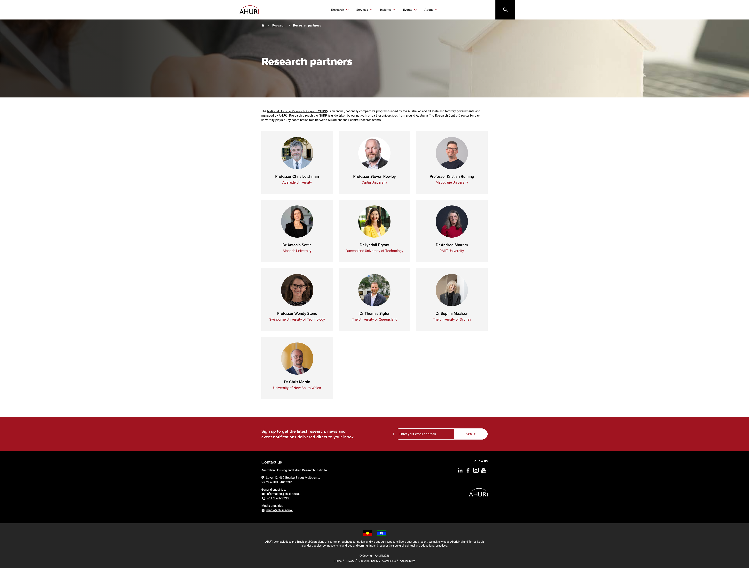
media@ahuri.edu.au (279, 510)
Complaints (389, 561)
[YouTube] (484, 470)
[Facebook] (468, 470)
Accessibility (407, 561)
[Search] (505, 9)
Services (362, 10)
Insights (385, 10)
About (429, 10)
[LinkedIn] (460, 470)
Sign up (471, 434)
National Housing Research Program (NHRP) (297, 111)
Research (338, 10)
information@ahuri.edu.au (283, 494)
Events (408, 10)
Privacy (350, 561)
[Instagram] (476, 470)
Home (338, 561)
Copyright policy (368, 561)
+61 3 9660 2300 (278, 498)
